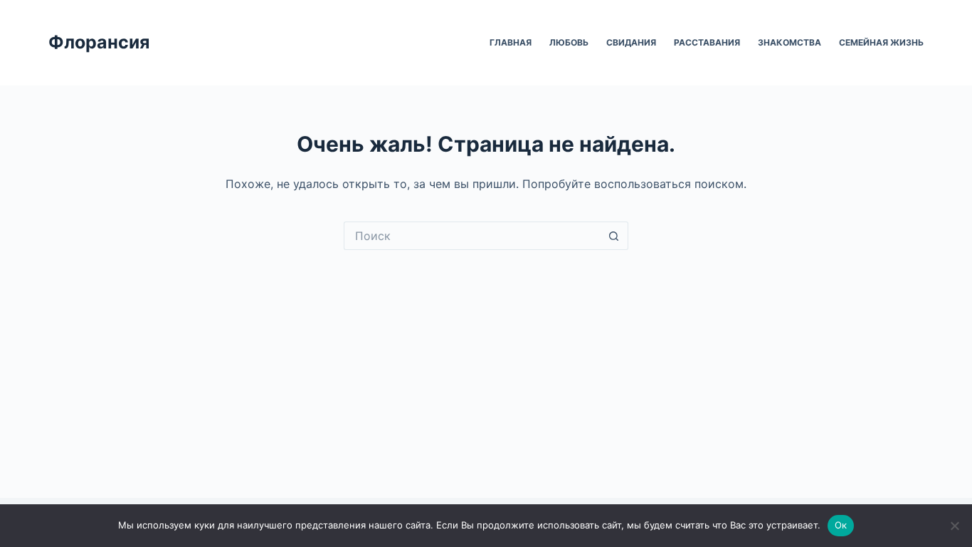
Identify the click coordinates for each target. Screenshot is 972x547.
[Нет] (954, 526)
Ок (841, 525)
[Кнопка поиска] (614, 236)
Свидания (631, 42)
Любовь (568, 42)
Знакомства (789, 42)
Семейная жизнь (881, 42)
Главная (511, 42)
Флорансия (98, 42)
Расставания (707, 42)
